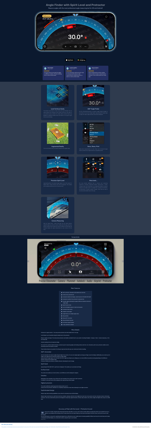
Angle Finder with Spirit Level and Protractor (75, 5)
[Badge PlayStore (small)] (81, 59)
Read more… (43, 419)
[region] (75, 426)
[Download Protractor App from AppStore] (75, 33)
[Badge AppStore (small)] (69, 59)
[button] (109, 74)
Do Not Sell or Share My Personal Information (141, 426)
